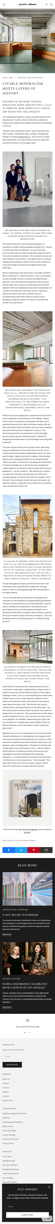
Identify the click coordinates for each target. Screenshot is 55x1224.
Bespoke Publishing (11, 1169)
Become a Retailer (10, 1165)
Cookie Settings (9, 1135)
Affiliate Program (10, 1182)
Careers (6, 1088)
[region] (27, 1023)
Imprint (6, 1092)
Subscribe (27, 1215)
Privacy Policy (8, 1143)
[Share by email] (46, 850)
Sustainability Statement (13, 1122)
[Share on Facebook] (9, 850)
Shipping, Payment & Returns (14, 1113)
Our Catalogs (8, 1178)
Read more (7, 934)
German (27, 832)
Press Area (7, 1157)
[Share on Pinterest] (34, 850)
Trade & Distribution (11, 1174)
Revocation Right (9, 1131)
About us (6, 1079)
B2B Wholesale (9, 1161)
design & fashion (11, 979)
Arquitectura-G (24, 137)
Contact (6, 1083)
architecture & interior (30, 78)
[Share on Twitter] (21, 850)
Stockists (6, 1118)
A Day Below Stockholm (20, 915)
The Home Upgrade (29, 829)
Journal (6, 1096)
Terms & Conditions (11, 1139)
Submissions (8, 1100)
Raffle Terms (8, 1126)
